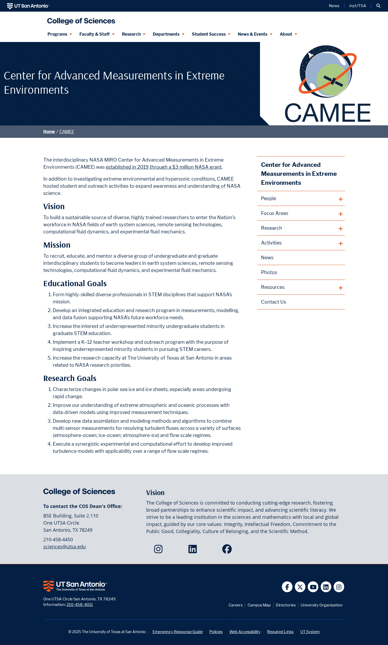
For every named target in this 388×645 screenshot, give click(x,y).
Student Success (209, 34)
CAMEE (66, 131)
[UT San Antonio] (28, 5)
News (334, 6)
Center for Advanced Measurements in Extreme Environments (299, 173)
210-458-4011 (80, 604)
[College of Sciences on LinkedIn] (194, 551)
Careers (236, 605)
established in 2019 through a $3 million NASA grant (164, 167)
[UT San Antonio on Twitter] (300, 586)
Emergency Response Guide (178, 631)
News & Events (252, 34)
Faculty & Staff (94, 34)
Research (131, 34)
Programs (57, 34)
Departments (166, 34)
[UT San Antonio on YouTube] (313, 586)
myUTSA (357, 6)
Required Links (280, 631)
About (286, 34)
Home (49, 131)
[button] (378, 6)
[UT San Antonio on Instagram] (339, 586)
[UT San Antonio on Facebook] (287, 586)
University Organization (322, 605)
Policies (216, 631)
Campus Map (259, 605)
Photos (269, 272)
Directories (286, 605)
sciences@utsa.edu (64, 546)
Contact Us (273, 302)
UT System (310, 631)
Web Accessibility (245, 631)
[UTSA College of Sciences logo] (80, 19)
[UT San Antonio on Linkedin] (326, 586)
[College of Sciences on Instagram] (159, 551)
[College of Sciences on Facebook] (228, 551)
